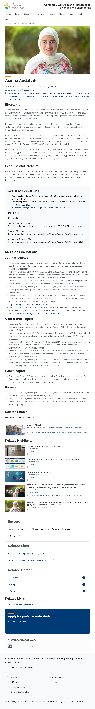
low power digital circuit (37, 432)
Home (8, 14)
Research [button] (28, 14)
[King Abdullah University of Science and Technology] (14, 6)
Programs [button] (40, 14)
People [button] (52, 14)
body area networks (35, 480)
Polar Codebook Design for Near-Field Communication (53, 459)
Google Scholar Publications (21, 604)
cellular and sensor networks (77, 96)
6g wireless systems (38, 495)
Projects (15, 585)
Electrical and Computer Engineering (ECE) (26, 554)
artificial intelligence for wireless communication (61, 495)
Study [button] (16, 14)
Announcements (18, 687)
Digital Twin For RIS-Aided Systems (43, 446)
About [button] (79, 14)
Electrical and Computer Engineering (40, 86)
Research (32, 451)
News (61, 14)
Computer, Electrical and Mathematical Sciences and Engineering (67, 6)
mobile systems (62, 432)
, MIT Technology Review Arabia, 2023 (44, 208)
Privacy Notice (79, 701)
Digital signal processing (31, 93)
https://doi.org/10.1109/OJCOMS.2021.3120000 (29, 304)
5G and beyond (44, 96)
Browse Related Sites (20, 692)
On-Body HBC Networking (39, 472)
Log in (56, 682)
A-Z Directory (13, 677)
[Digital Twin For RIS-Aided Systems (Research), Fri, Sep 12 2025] (15, 450)
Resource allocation (51, 93)
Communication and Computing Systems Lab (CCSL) (31, 560)
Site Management (57, 677)
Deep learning (14, 93)
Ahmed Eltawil (34, 425)
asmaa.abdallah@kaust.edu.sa (21, 90)
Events (70, 14)
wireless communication (36, 454)
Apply (8, 19)
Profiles (16, 24)
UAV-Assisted (57, 96)
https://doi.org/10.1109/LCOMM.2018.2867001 (40, 313)
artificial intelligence (16, 99)
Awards (31, 492)
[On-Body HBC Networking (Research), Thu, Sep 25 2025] (15, 476)
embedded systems (74, 432)
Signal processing (50, 432)
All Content (15, 682)
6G (30, 495)
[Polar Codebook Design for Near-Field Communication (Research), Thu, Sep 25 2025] (15, 463)
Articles (14, 578)
